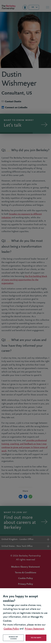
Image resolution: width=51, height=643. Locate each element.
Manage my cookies (13, 638)
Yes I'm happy (36, 638)
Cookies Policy (11, 628)
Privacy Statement (34, 628)
